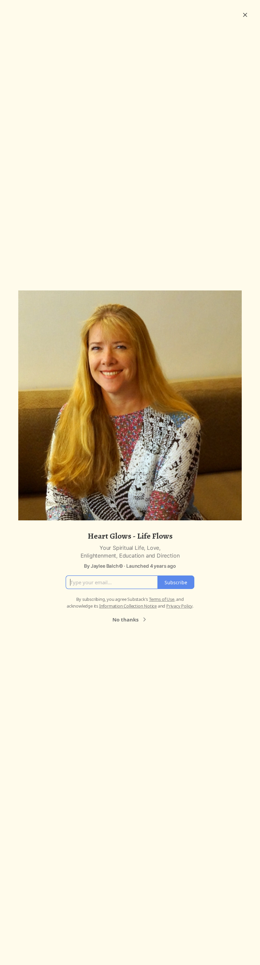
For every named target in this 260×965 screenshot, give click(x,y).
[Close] (245, 15)
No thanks (125, 619)
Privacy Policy (179, 606)
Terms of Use (161, 599)
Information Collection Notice (128, 606)
